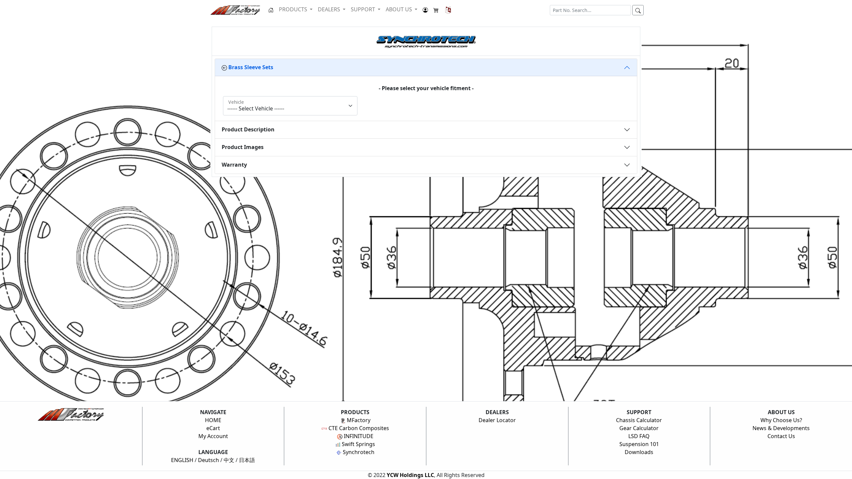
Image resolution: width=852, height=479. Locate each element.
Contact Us (781, 436)
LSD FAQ (639, 436)
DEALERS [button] (329, 9)
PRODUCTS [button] (294, 9)
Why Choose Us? (781, 420)
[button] (448, 10)
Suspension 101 (639, 444)
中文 (229, 460)
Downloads (639, 452)
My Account (213, 436)
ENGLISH (182, 460)
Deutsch (208, 460)
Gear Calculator (639, 428)
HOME (213, 420)
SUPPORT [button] (363, 9)
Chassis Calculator (639, 420)
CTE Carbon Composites (358, 428)
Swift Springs (357, 444)
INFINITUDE (357, 436)
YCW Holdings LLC (410, 475)
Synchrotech (357, 452)
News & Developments (781, 428)
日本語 (247, 460)
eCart (213, 428)
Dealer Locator (497, 420)
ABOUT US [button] (399, 9)
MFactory (357, 420)
